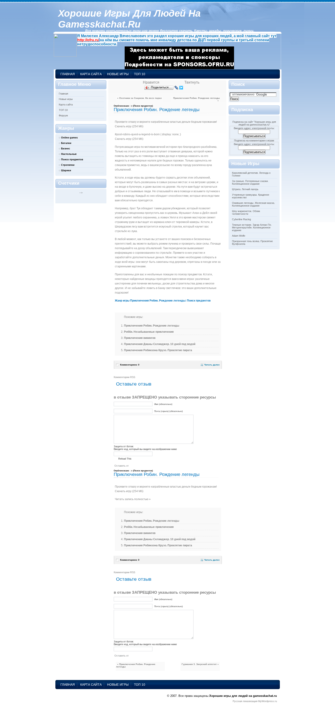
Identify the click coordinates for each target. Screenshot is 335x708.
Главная (67, 74)
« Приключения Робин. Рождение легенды (135, 665)
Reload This (124, 458)
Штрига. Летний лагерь (245, 189)
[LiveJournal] (176, 88)
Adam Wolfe (238, 235)
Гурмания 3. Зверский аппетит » (200, 664)
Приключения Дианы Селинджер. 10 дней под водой (159, 344)
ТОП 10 (139, 74)
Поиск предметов (72, 159)
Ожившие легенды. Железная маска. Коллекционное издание (253, 204)
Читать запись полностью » (133, 499)
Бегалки (66, 143)
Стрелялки (68, 165)
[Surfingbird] (181, 88)
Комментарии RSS (124, 377)
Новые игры (118, 74)
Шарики (66, 170)
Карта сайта (91, 74)
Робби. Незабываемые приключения (149, 331)
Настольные (69, 154)
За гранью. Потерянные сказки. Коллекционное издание (250, 182)
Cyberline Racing (241, 219)
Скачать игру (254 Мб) (129, 126)
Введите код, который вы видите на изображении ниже (145, 449)
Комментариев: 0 (129, 364)
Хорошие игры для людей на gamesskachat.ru (129, 19)
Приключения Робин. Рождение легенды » (196, 99)
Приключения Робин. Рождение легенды (156, 109)
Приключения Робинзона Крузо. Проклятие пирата (158, 350)
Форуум (63, 115)
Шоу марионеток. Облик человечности (246, 212)
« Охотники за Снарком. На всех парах (139, 98)
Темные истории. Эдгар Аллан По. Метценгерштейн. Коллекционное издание (252, 227)
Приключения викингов (139, 338)
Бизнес (65, 148)
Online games (69, 137)
